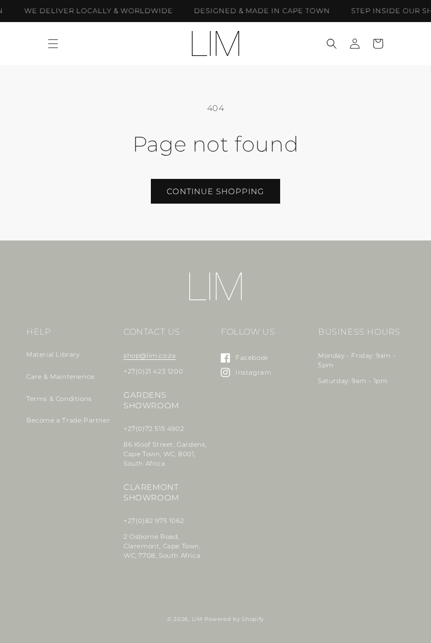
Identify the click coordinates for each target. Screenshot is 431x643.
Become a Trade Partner (68, 420)
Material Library (53, 354)
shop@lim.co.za (150, 355)
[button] (53, 43)
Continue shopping (215, 191)
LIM (197, 619)
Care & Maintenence (60, 376)
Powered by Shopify (234, 619)
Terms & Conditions (59, 399)
